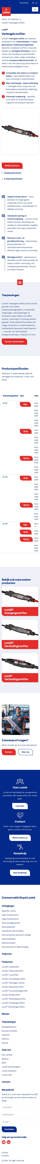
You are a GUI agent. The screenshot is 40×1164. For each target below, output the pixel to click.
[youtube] (4, 1142)
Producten (14, 19)
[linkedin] (8, 1142)
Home (4, 19)
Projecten (7, 954)
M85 (25, 404)
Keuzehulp (24, 3)
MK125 (26, 458)
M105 (25, 431)
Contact (6, 1081)
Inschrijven (9, 1129)
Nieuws (5, 1014)
